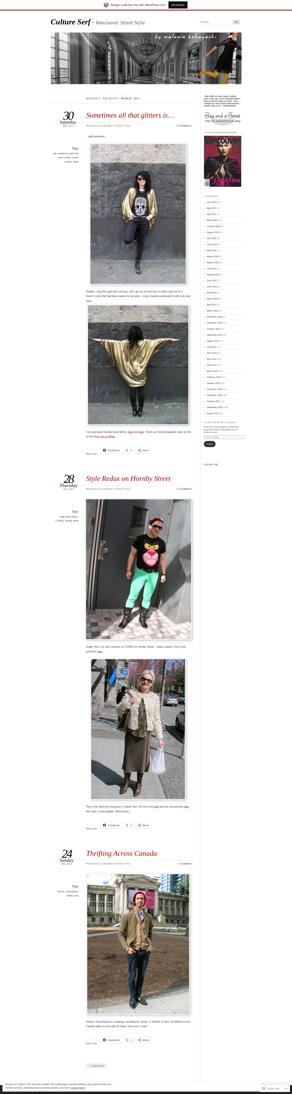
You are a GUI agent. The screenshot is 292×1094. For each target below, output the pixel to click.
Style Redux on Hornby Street (128, 478)
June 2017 (212, 202)
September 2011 (214, 407)
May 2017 (211, 208)
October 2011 (213, 401)
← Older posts (96, 1065)
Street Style (123, 125)
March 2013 (212, 310)
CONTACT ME (211, 464)
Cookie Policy (78, 1087)
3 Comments (185, 489)
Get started (178, 4)
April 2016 (211, 250)
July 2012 (211, 347)
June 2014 (212, 286)
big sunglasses (61, 153)
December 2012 (214, 317)
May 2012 (211, 359)
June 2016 (212, 244)
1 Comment (186, 863)
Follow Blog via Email (221, 422)
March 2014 (212, 299)
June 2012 (212, 353)
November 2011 (214, 395)
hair (76, 153)
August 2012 (213, 341)
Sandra (68, 161)
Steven (61, 891)
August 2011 (213, 413)
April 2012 (211, 365)
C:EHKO (59, 521)
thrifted (70, 895)
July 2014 (211, 280)
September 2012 (215, 335)
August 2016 (213, 232)
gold (71, 153)
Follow (210, 444)
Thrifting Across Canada (121, 853)
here (130, 431)
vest (76, 895)
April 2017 (211, 214)
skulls (75, 161)
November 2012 (214, 323)
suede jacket (72, 891)
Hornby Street (71, 521)
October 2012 (213, 329)
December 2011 (214, 389)
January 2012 (213, 383)
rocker (75, 157)
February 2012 (214, 377)
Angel (62, 517)
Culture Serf (71, 21)
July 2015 (211, 268)
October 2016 (213, 226)
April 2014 (211, 292)
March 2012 (212, 371)
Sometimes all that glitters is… (130, 115)
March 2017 (212, 220)
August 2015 (213, 262)
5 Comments (185, 125)
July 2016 (211, 238)
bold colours (72, 517)
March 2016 (212, 256)
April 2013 (211, 305)
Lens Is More (64, 157)
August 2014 (213, 274)
